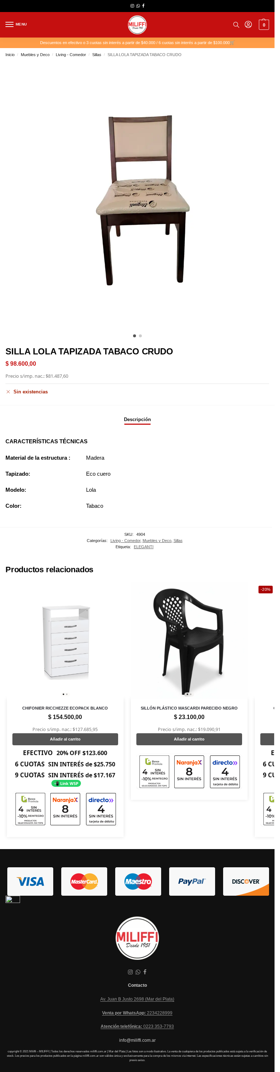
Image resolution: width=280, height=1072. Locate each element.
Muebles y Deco (35, 54)
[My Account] (248, 25)
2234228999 (137, 1013)
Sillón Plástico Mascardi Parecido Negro (189, 708)
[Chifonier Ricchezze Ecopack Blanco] (65, 640)
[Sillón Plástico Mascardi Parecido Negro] (189, 640)
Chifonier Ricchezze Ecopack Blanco (65, 708)
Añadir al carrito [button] (65, 739)
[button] (263, 25)
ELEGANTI (143, 547)
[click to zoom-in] (140, 195)
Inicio (10, 54)
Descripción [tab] (137, 419)
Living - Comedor (71, 54)
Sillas (96, 54)
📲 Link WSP (66, 783)
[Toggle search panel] (236, 25)
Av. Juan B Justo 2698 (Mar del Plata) (137, 999)
